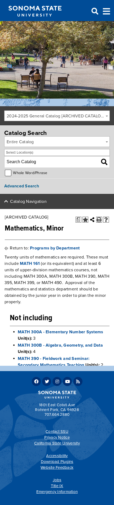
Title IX (57, 485)
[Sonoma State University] (35, 21)
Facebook (36, 381)
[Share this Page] (92, 220)
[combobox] (57, 115)
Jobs (57, 480)
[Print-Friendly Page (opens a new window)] (99, 220)
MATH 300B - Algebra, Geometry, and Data (60, 345)
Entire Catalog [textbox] (20, 142)
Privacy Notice (57, 437)
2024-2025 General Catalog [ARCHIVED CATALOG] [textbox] (56, 116)
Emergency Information (57, 491)
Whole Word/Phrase (30, 173)
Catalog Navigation (28, 201)
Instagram (57, 381)
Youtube (67, 381)
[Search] (104, 162)
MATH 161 (30, 263)
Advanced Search (21, 186)
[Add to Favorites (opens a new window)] (85, 220)
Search (94, 11)
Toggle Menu (106, 11)
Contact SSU (57, 431)
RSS (77, 381)
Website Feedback (57, 467)
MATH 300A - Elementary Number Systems (60, 332)
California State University (57, 443)
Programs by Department (55, 248)
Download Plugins (57, 461)
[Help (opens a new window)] (106, 220)
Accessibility (57, 455)
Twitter (46, 381)
